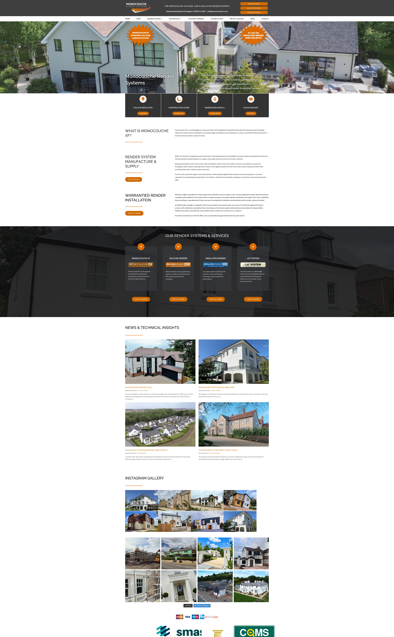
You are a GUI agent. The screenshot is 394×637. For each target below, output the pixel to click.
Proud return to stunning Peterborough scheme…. (146, 450)
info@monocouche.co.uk (218, 11)
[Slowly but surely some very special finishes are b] (142, 586)
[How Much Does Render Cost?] (160, 361)
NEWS (140, 390)
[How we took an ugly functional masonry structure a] (178, 586)
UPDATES (145, 390)
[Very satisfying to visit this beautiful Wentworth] (215, 553)
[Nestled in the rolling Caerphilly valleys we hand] (215, 586)
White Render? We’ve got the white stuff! (216, 387)
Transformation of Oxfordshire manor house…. (218, 450)
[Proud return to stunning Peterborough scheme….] (160, 424)
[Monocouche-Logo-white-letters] (138, 2)
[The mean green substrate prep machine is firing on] (178, 553)
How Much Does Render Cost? (138, 387)
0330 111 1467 (200, 11)
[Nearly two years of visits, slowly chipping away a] (251, 586)
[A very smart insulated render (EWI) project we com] (251, 553)
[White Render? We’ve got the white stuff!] (234, 361)
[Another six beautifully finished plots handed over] (142, 553)
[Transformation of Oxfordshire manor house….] (234, 424)
